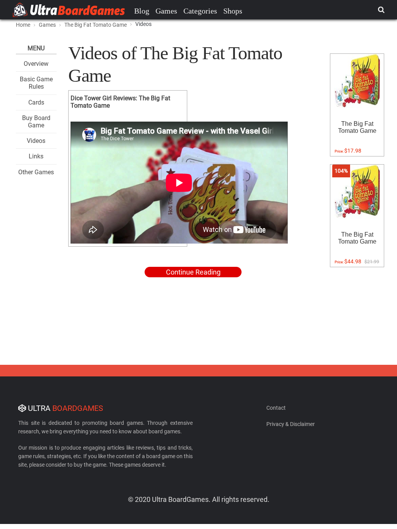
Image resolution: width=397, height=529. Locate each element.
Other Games (36, 172)
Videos (36, 140)
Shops (232, 11)
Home (23, 25)
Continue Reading (193, 272)
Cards (36, 102)
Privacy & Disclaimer (290, 424)
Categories (200, 11)
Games (166, 11)
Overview (36, 63)
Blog (141, 11)
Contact (276, 408)
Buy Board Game (36, 121)
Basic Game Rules (36, 83)
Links (36, 156)
